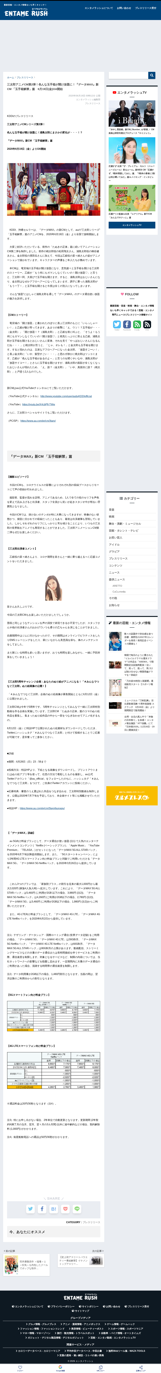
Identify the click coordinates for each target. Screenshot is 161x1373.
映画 (111, 516)
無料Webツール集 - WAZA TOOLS (126, 1351)
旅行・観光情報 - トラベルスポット (75, 1333)
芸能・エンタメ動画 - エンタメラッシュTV (113, 1337)
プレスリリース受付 (145, 8)
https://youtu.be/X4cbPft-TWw (38, 404)
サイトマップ (82, 1311)
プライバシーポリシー (63, 1306)
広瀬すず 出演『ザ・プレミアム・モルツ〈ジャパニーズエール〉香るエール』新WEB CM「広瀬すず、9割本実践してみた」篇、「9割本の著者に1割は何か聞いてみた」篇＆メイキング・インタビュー (132, 173)
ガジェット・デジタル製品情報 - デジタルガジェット (56, 1337)
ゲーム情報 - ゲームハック (121, 1324)
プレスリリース (91, 1222)
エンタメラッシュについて (99, 8)
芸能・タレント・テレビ (123, 530)
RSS (147, 330)
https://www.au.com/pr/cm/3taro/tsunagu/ (42, 808)
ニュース (114, 572)
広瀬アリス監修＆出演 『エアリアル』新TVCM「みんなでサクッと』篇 (130, 216)
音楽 (111, 509)
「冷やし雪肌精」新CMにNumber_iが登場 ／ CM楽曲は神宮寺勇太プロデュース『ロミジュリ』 (131, 131)
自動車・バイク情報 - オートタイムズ (121, 1333)
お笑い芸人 (115, 537)
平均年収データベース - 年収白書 (84, 1351)
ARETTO (117, 585)
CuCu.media (119, 591)
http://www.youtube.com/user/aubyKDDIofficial (66, 396)
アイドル (114, 544)
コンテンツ (115, 565)
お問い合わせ (124, 8)
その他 (113, 598)
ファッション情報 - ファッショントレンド (42, 1328)
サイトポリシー (90, 1306)
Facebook (127, 330)
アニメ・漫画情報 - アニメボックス (81, 1324)
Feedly (137, 330)
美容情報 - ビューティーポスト (87, 1328)
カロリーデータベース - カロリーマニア (39, 1351)
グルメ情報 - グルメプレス (42, 1324)
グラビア (114, 551)
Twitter (116, 330)
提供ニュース (117, 579)
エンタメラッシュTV (132, 225)
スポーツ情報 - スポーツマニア (127, 1328)
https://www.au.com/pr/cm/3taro (37, 420)
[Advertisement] (80, 44)
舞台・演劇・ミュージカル (125, 523)
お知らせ (114, 605)
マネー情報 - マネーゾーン (36, 1333)
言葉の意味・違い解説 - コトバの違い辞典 (81, 1355)
